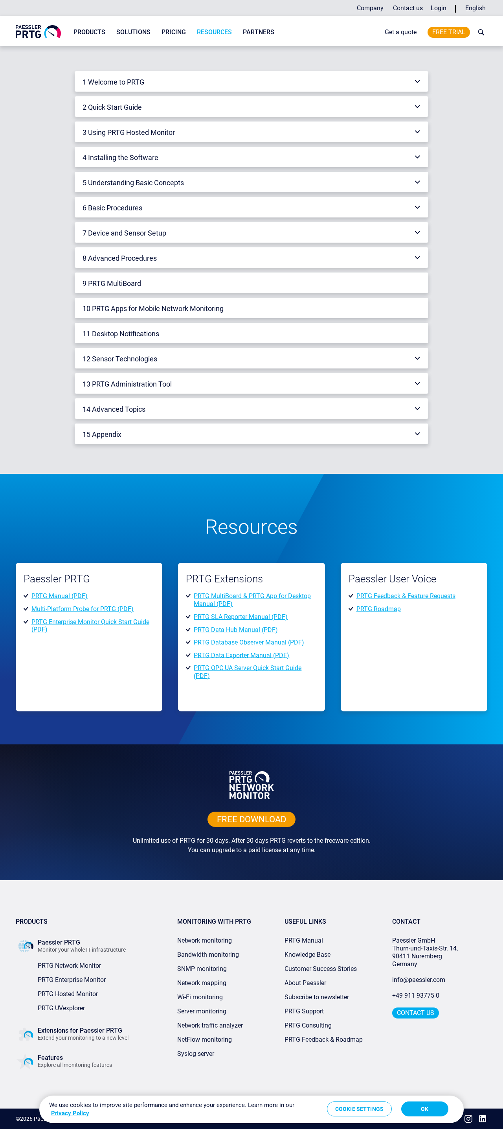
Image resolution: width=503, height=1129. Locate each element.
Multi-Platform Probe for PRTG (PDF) (82, 609)
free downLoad (251, 819)
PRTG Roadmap (378, 609)
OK (424, 1109)
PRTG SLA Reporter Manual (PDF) (241, 617)
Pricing (174, 32)
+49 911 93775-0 (415, 995)
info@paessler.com (418, 980)
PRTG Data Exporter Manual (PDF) (241, 655)
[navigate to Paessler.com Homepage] (38, 31)
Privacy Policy (70, 1113)
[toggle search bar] (479, 32)
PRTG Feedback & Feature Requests (405, 596)
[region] (251, 1109)
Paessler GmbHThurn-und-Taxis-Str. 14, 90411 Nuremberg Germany (425, 952)
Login (438, 8)
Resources (214, 32)
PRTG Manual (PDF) (59, 596)
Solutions (133, 32)
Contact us (408, 8)
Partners (258, 32)
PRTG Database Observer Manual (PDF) (249, 642)
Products (89, 32)
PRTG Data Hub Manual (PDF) (236, 629)
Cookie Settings (359, 1109)
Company (370, 8)
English (475, 8)
